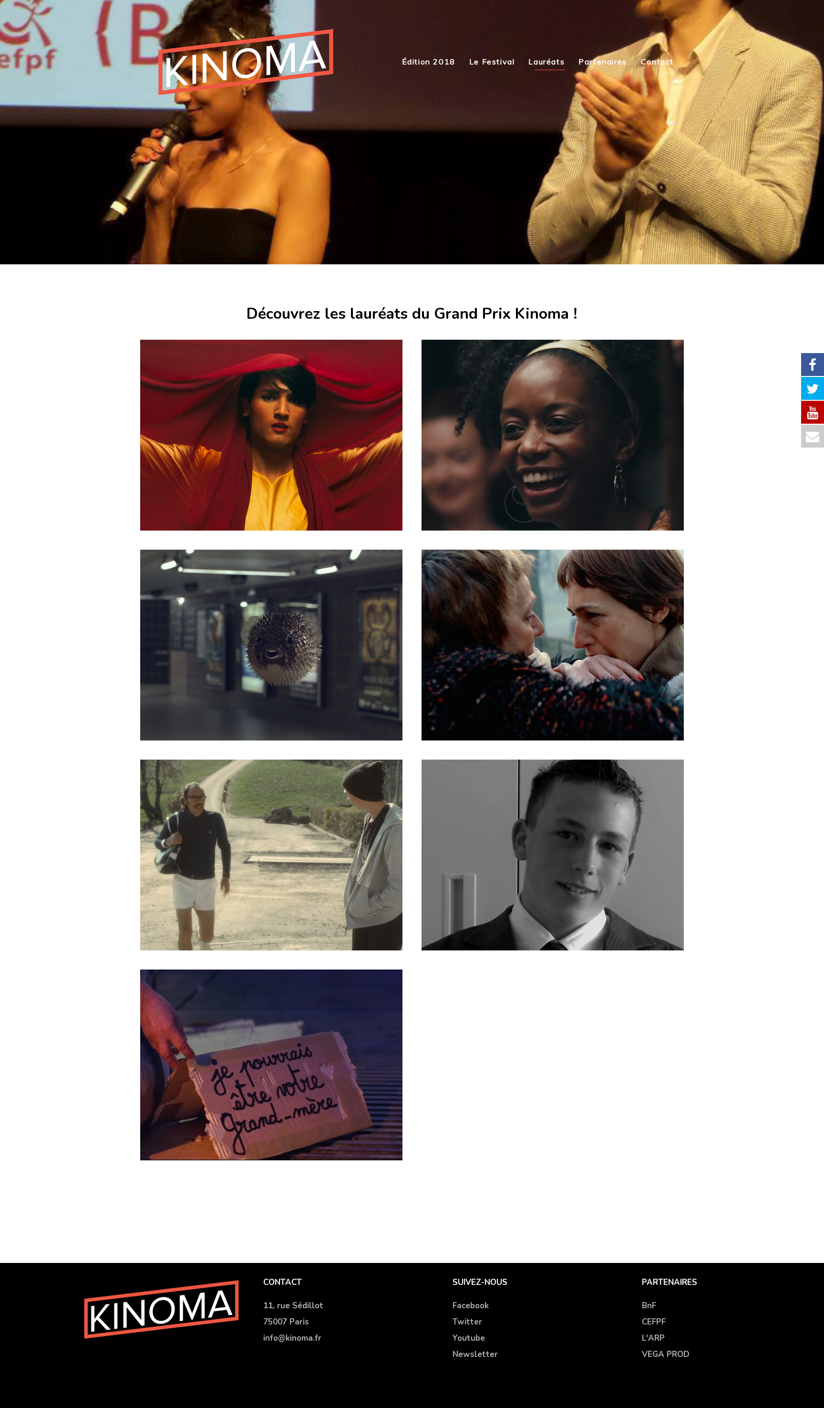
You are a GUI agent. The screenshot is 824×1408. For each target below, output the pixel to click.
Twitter (467, 1321)
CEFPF (654, 1321)
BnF (649, 1305)
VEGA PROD (666, 1354)
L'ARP (653, 1338)
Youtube (469, 1338)
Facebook (471, 1305)
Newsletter (475, 1354)
